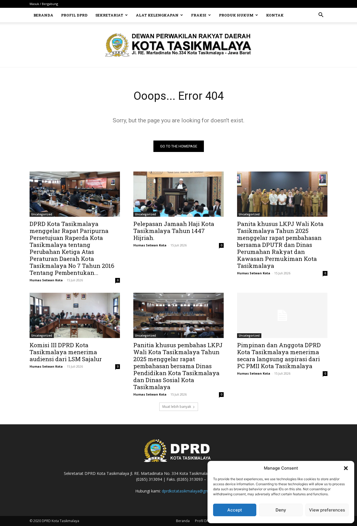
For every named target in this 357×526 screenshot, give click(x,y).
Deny (281, 510)
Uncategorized (41, 214)
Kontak (275, 15)
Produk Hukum (236, 15)
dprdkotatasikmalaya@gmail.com (192, 491)
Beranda (43, 15)
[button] (346, 468)
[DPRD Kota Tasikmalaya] (179, 45)
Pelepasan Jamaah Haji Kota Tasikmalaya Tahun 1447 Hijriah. (173, 231)
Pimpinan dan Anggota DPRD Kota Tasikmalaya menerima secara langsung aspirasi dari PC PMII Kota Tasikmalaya (279, 355)
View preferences (327, 510)
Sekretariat (109, 15)
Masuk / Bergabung (44, 4)
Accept (234, 510)
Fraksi (198, 15)
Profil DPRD (74, 15)
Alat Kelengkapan (157, 15)
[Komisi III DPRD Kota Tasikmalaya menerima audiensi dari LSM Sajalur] (75, 315)
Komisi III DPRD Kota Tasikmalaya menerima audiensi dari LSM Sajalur (66, 352)
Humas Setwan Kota (46, 280)
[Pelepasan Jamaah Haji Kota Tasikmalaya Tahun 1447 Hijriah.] (178, 194)
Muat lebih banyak (176, 406)
